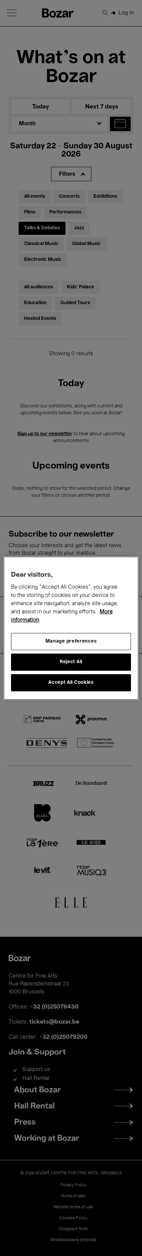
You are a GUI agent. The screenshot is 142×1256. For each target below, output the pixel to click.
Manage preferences (71, 641)
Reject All (71, 662)
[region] (70, 628)
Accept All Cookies (71, 682)
